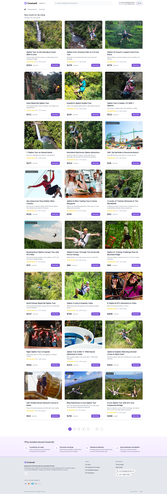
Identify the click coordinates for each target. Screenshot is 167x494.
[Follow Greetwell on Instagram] (25, 473)
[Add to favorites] (59, 23)
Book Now (55, 65)
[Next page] (101, 429)
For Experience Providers (92, 467)
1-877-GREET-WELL (130, 4)
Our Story (88, 464)
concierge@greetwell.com (126, 471)
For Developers (89, 473)
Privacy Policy (133, 491)
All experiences (32, 9)
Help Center (119, 467)
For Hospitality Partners (91, 470)
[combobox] (84, 3)
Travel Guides (120, 464)
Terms (141, 491)
